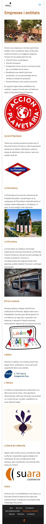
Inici (11, 508)
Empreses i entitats (30, 511)
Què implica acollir (12, 511)
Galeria (12, 514)
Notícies (21, 514)
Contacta (30, 514)
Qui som (19, 508)
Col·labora (29, 508)
